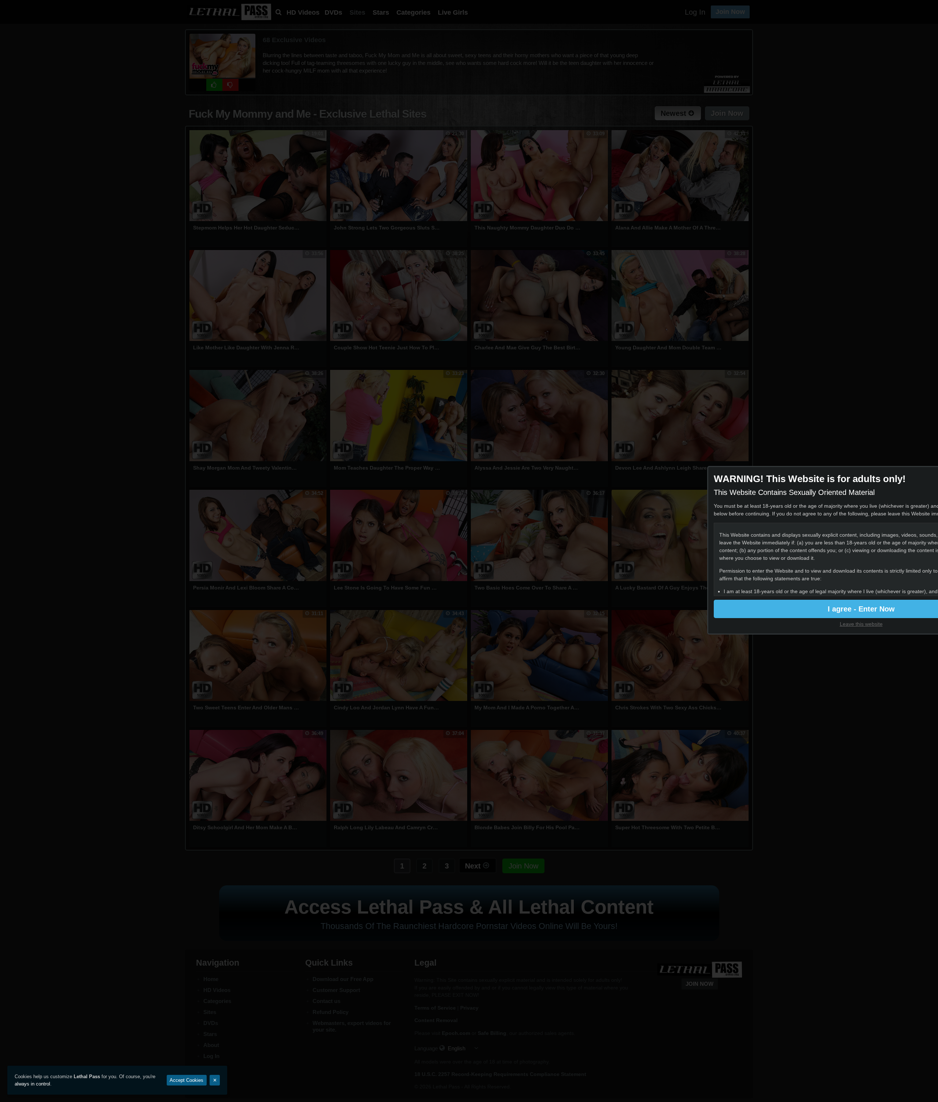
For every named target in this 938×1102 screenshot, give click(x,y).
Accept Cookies (186, 1080)
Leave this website (861, 624)
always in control (32, 1084)
